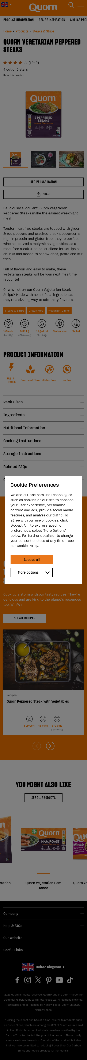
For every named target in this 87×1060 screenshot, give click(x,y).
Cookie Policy (27, 546)
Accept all (32, 560)
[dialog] (43, 530)
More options (28, 572)
